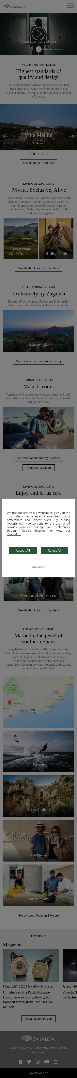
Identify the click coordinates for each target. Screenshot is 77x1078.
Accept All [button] (23, 550)
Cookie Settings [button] (38, 567)
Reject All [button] (54, 550)
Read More (14, 534)
